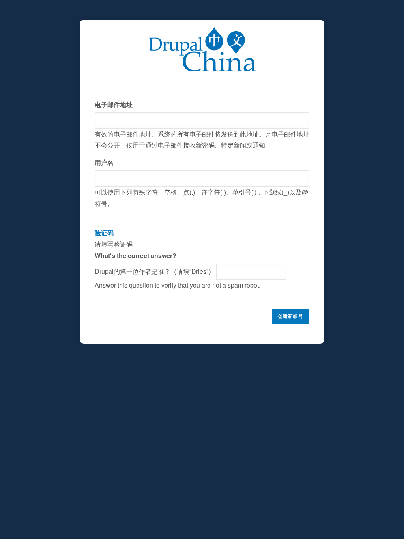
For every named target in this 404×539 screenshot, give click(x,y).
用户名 (104, 162)
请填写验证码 (177, 258)
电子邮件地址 (114, 104)
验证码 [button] (104, 232)
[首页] (202, 32)
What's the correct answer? (135, 255)
